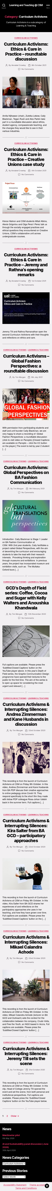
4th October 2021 (38, 170)
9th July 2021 (37, 377)
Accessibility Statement (14, 1185)
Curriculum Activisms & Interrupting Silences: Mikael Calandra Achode (26, 944)
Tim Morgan (20, 377)
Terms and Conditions (26, 1188)
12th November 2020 (37, 614)
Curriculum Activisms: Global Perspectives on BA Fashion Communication (26, 475)
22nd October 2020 (37, 730)
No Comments (28, 69)
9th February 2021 (37, 488)
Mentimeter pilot (11, 1135)
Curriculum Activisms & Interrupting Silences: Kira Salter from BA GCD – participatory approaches (26, 830)
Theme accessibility (39, 1185)
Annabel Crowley (18, 65)
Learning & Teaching (38, 350)
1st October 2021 (39, 281)
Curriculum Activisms (26, 38)
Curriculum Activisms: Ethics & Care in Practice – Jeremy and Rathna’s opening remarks (26, 264)
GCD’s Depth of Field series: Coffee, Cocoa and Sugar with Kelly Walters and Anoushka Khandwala (26, 597)
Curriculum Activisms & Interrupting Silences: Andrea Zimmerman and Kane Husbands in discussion (26, 714)
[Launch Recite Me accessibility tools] (47, 1185)
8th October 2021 (39, 65)
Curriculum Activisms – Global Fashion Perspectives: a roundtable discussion (26, 363)
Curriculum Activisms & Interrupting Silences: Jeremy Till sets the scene (26, 1056)
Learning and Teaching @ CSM (26, 5)
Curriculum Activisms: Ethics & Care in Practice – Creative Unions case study (26, 157)
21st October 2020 (37, 1070)
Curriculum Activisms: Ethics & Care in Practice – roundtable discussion (26, 51)
